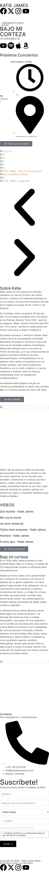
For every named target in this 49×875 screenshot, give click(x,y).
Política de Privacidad (26, 828)
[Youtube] (25, 11)
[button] (24, 208)
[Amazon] (25, 45)
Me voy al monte (10, 517)
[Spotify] (10, 45)
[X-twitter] (10, 11)
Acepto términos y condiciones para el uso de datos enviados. (23, 834)
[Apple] (18, 45)
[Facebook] (3, 11)
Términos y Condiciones (10, 828)
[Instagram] (18, 11)
